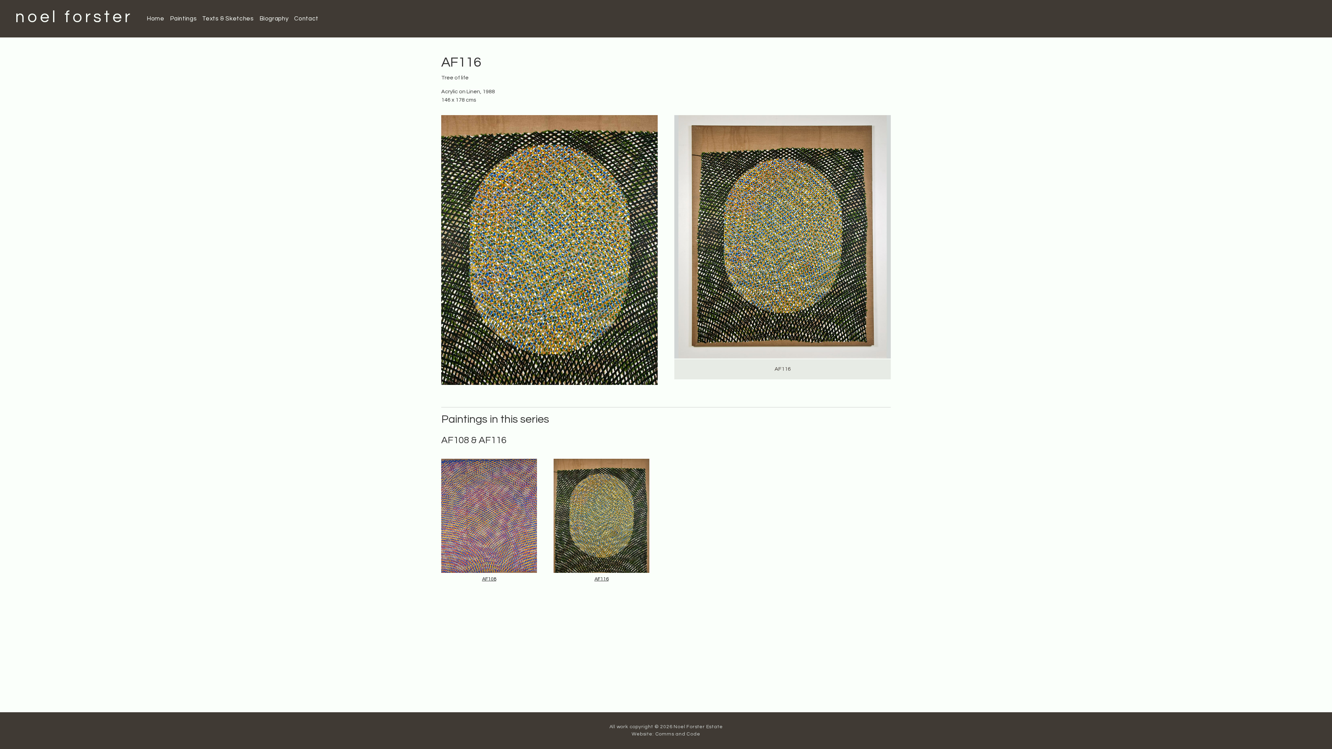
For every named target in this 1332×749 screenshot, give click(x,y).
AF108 (489, 579)
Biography (274, 19)
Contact (306, 19)
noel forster (74, 17)
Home (155, 19)
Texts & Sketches (228, 19)
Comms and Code (677, 734)
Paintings (183, 19)
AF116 (602, 579)
